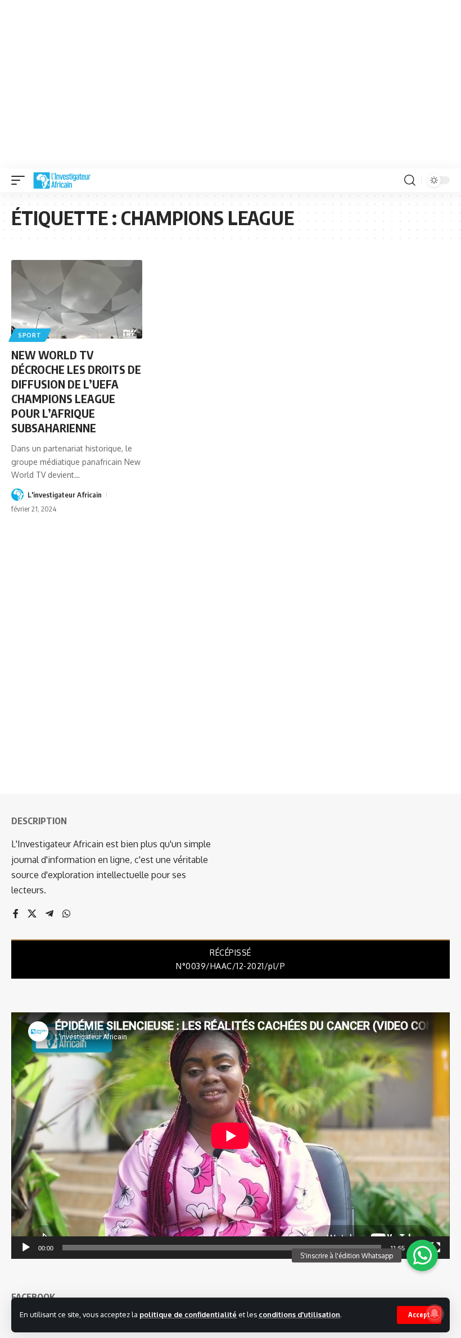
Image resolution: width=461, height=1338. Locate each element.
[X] (32, 914)
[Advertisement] (230, 84)
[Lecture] (25, 1247)
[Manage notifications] (435, 1313)
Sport (30, 335)
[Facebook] (15, 914)
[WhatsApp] (66, 914)
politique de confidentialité (188, 1314)
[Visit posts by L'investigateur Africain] (17, 494)
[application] (230, 1135)
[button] (419, 1315)
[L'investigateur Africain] (61, 180)
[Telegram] (49, 914)
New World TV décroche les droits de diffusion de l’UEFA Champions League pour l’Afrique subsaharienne (76, 391)
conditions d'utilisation (299, 1314)
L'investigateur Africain (65, 494)
